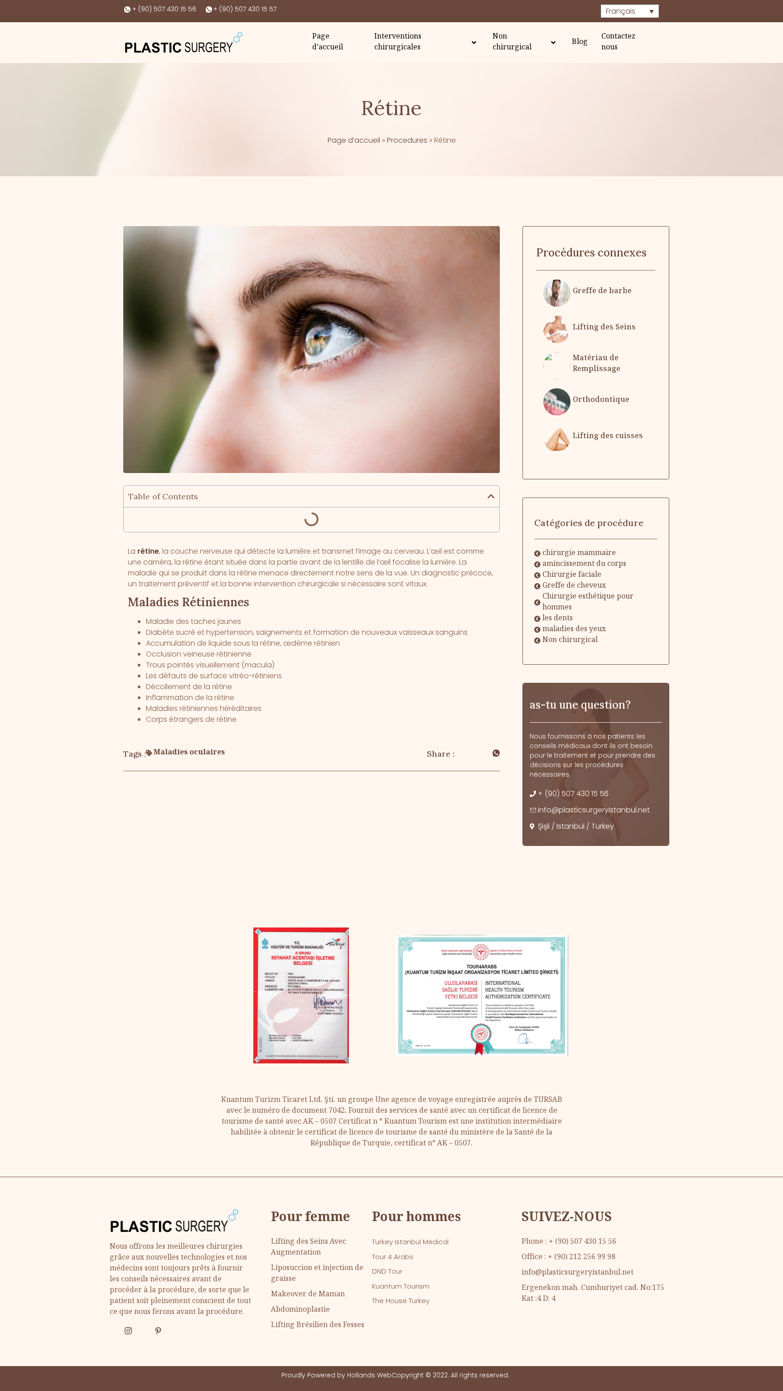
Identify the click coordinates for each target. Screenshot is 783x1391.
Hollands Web (369, 1375)
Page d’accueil (327, 42)
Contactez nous (618, 42)
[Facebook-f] (113, 1330)
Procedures (407, 140)
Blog (580, 42)
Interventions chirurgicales (397, 42)
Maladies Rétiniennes (188, 601)
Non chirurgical (512, 42)
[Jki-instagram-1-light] (128, 1330)
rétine (148, 551)
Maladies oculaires (189, 753)
